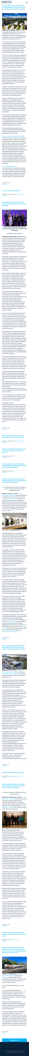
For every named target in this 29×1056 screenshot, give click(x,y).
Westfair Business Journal (18, 194)
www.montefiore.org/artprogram (10, 631)
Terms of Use (20, 1052)
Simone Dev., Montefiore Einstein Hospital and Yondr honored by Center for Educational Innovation (14, 450)
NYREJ (13, 456)
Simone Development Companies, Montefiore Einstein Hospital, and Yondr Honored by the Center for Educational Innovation (13, 786)
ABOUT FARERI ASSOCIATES (9, 166)
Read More (4, 184)
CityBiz (13, 471)
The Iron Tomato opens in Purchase (11, 190)
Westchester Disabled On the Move (10, 673)
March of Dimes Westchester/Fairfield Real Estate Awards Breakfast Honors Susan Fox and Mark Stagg (14, 204)
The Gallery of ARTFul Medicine (10, 498)
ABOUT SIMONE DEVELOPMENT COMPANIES (13, 136)
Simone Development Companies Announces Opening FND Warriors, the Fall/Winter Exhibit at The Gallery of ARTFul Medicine (14, 465)
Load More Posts (15, 1040)
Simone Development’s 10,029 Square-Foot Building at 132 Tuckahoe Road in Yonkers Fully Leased (14, 934)
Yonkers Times (15, 939)
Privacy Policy (14, 1052)
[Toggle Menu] (27, 2)
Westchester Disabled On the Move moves (12, 772)
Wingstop (4, 977)
